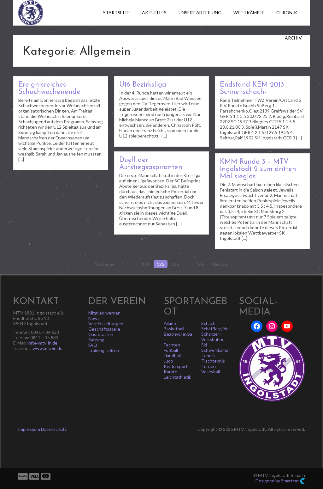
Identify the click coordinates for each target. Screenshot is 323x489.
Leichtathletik (177, 377)
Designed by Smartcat (277, 480)
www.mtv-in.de (47, 348)
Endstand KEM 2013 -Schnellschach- (254, 88)
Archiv (293, 37)
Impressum (29, 429)
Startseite (116, 12)
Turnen (208, 366)
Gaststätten (100, 334)
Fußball (171, 350)
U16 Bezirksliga (142, 85)
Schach (208, 323)
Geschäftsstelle (104, 329)
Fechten (172, 344)
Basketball (174, 328)
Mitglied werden (104, 312)
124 (146, 264)
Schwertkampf (215, 350)
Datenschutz (54, 429)
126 (175, 264)
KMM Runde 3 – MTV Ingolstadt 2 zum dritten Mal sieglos (258, 169)
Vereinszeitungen (105, 323)
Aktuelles (154, 12)
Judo (168, 361)
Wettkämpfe (248, 12)
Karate (170, 371)
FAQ (92, 345)
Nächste (220, 264)
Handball (172, 355)
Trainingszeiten (103, 350)
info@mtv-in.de (42, 342)
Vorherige (105, 264)
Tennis (208, 355)
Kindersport (176, 366)
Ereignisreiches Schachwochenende (49, 88)
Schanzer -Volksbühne (213, 336)
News (94, 318)
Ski (204, 344)
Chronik (286, 12)
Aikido (170, 323)
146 (200, 264)
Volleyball (210, 371)
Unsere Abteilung (200, 12)
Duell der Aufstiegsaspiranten (150, 163)
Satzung (96, 339)
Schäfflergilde (215, 328)
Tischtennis (213, 361)
